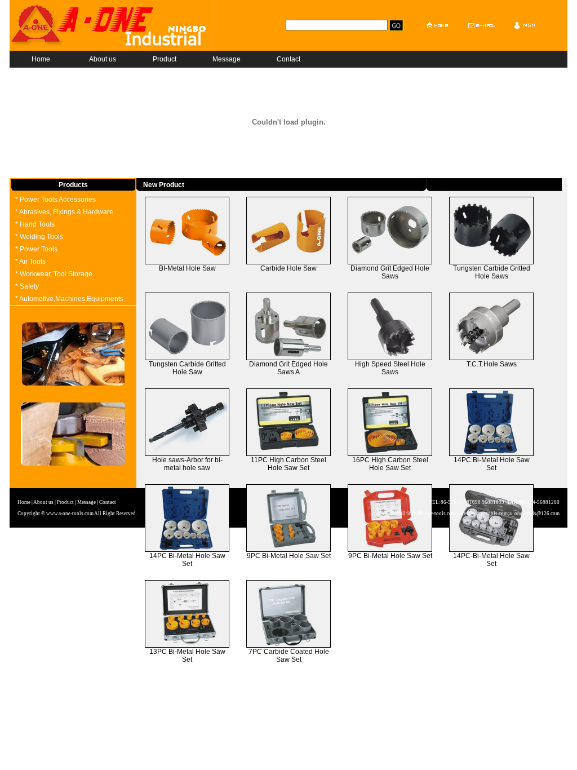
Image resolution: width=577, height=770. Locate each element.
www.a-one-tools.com (70, 513)
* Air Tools (30, 261)
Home (41, 59)
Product (164, 59)
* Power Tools (36, 249)
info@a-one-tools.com (431, 513)
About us (102, 59)
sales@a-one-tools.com (483, 513)
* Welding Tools (39, 237)
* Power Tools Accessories (55, 199)
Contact (288, 59)
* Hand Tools (35, 224)
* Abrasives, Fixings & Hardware (64, 212)
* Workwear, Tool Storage (53, 274)
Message (226, 59)
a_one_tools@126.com (534, 513)
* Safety (27, 286)
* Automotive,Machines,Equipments (69, 299)
